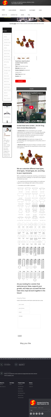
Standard (6, 95)
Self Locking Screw (6, 63)
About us (4, 14)
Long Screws (12, 10)
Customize (32, 10)
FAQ (29, 14)
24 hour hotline (6, 363)
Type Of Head (7, 87)
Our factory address (7, 372)
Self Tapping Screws (6, 46)
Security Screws (7, 59)
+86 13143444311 (7, 364)
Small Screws (6, 53)
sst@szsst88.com (22, 364)
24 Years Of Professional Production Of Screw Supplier (22, 3)
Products (23, 10)
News (22, 14)
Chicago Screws (7, 70)
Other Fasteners (7, 98)
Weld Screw (6, 81)
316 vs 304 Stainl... (7, 114)
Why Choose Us (2, 386)
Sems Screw (6, 75)
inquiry (20, 81)
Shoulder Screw (7, 42)
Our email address (22, 363)
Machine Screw (7, 50)
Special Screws (7, 56)
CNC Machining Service (7, 35)
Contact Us (14, 14)
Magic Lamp (40, 407)
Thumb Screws (7, 67)
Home (3, 10)
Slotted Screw (7, 78)
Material (5, 92)
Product (21, 23)
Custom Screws (7, 84)
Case (40, 10)
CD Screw (6, 73)
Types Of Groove (7, 90)
